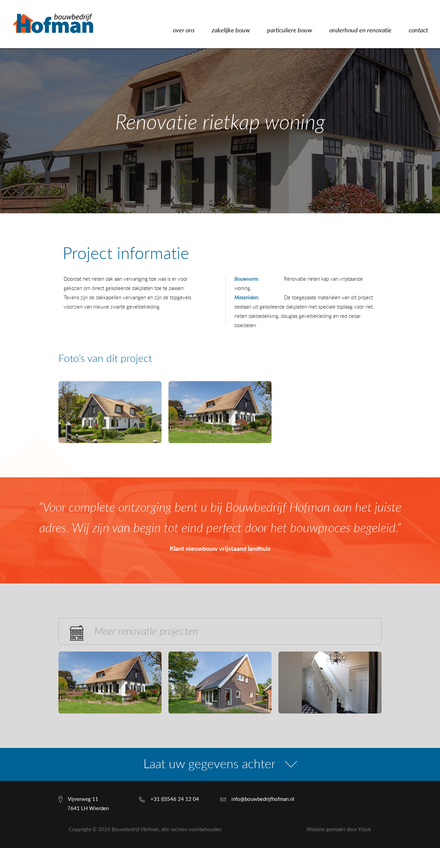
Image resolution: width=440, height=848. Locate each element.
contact (418, 31)
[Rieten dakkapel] (110, 412)
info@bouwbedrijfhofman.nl (262, 799)
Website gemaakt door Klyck (338, 829)
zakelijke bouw (231, 31)
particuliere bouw (289, 31)
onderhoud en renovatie (360, 31)
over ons (184, 31)
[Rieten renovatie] (220, 412)
